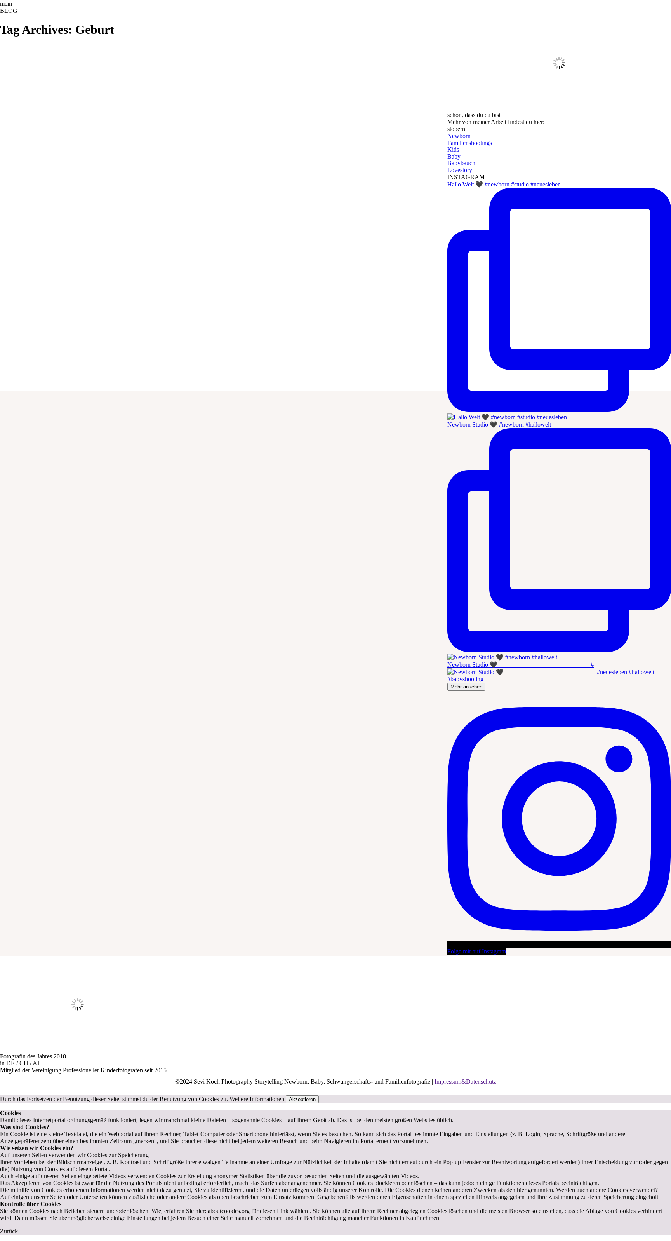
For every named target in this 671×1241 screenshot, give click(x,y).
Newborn (459, 135)
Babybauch (461, 163)
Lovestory (459, 170)
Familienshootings (469, 142)
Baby (454, 156)
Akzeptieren (302, 1099)
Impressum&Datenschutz (465, 1081)
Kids (453, 149)
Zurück (9, 1231)
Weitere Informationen (256, 1099)
